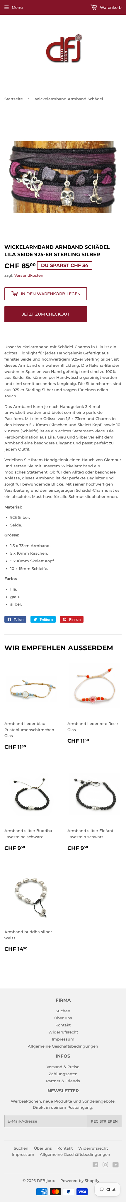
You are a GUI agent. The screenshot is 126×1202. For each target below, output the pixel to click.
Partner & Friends (63, 1080)
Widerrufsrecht (63, 1032)
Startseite (13, 98)
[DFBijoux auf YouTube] (116, 1165)
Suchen (63, 1010)
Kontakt (63, 1025)
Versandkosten (28, 275)
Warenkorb (110, 7)
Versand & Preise (63, 1066)
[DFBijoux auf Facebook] (95, 1165)
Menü (17, 7)
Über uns (63, 1018)
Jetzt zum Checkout (45, 314)
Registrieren (104, 1121)
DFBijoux (46, 1180)
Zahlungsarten (63, 1073)
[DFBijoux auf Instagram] (105, 1165)
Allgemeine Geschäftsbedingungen (63, 1046)
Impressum (63, 1039)
